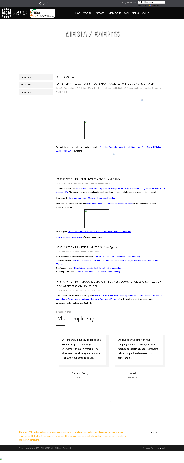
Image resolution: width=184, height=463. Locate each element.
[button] (109, 402)
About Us (87, 13)
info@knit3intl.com (129, 3)
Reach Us (145, 13)
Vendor (135, 13)
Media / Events (115, 13)
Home (77, 13)
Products (100, 13)
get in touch (154, 432)
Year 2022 (26, 92)
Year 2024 (26, 77)
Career (127, 13)
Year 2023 (26, 84)
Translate (155, 5)
